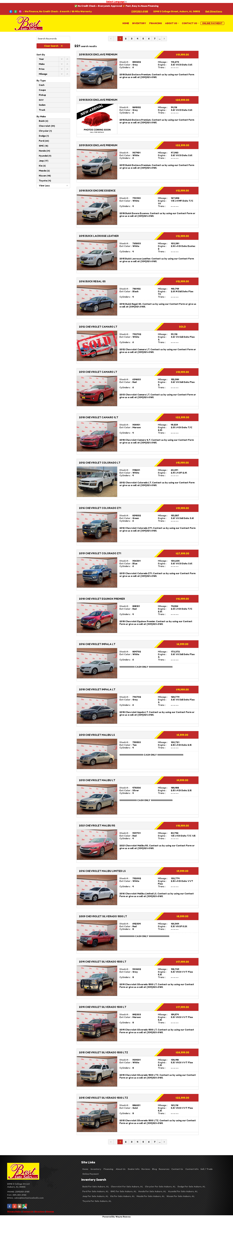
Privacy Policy (14, 1211)
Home (85, 1169)
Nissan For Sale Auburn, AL (181, 1196)
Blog (154, 1169)
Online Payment (90, 1174)
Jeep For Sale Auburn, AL (95, 1196)
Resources (164, 1169)
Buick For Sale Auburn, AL (95, 1186)
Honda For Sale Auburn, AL (152, 1191)
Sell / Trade (207, 1169)
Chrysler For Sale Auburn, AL (160, 1186)
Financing (108, 1169)
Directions (40, 1211)
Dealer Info (134, 1169)
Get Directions (213, 11)
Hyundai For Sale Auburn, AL (183, 1191)
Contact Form (186, 74)
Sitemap (50, 1211)
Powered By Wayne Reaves (116, 1217)
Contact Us (28, 1211)
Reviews (145, 1169)
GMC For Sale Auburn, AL (123, 1191)
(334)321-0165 (139, 11)
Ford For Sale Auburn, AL (95, 1191)
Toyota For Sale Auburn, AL (96, 1201)
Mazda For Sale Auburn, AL (151, 1196)
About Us (120, 1169)
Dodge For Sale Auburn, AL (191, 1186)
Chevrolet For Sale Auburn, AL (127, 1186)
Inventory (96, 1169)
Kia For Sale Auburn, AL (122, 1196)
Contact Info (192, 1169)
